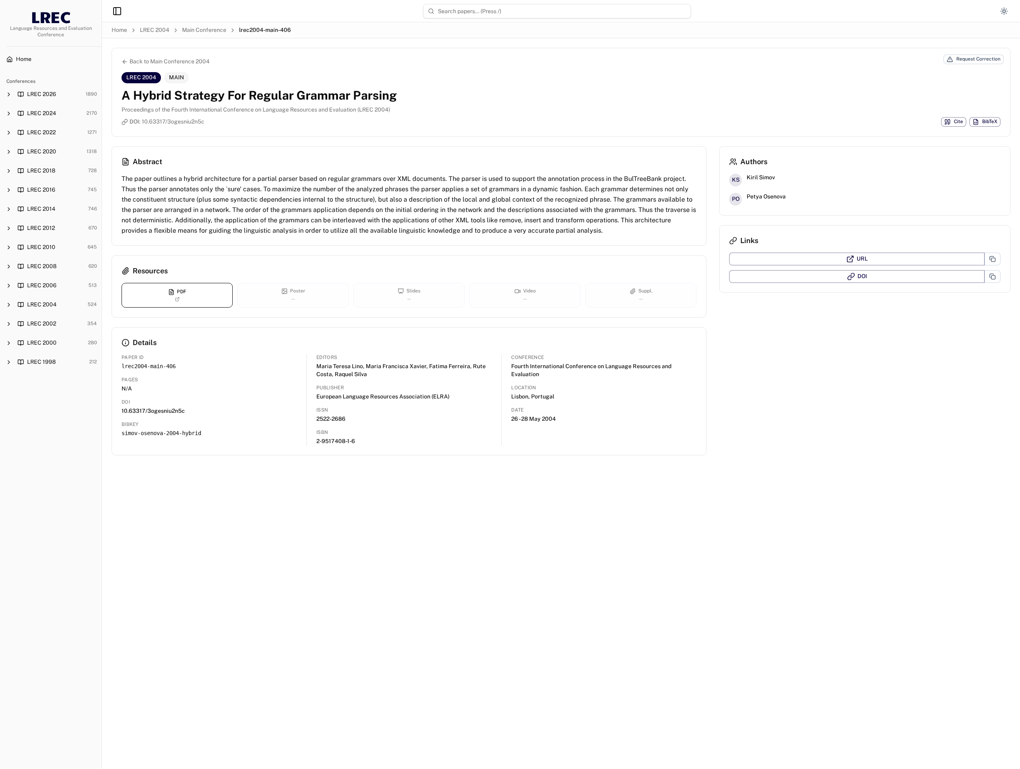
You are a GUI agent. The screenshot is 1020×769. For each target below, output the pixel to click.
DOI (862, 276)
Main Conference (204, 30)
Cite (958, 121)
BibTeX (989, 121)
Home (119, 30)
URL (862, 258)
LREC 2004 (154, 30)
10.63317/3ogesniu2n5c (173, 121)
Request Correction (978, 59)
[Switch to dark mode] (1004, 11)
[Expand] (8, 94)
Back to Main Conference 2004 (169, 61)
